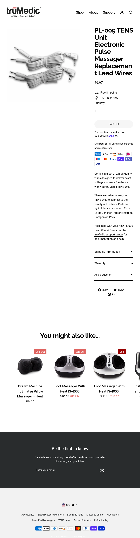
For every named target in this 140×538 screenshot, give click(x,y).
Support (109, 12)
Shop (80, 12)
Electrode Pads (75, 514)
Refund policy (101, 520)
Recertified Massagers (43, 520)
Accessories (28, 514)
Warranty (99, 263)
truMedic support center (108, 234)
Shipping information (107, 251)
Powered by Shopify (80, 536)
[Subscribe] (101, 470)
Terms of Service (82, 520)
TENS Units (64, 520)
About (93, 12)
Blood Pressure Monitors (51, 514)
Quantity (99, 103)
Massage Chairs (94, 514)
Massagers (113, 514)
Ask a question (103, 274)
